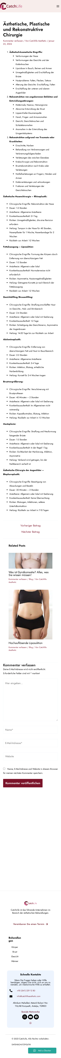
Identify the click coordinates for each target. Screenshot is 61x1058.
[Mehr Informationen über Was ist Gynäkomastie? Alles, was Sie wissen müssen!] (30, 560)
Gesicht (14, 956)
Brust (15, 951)
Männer (14, 961)
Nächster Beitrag (30, 531)
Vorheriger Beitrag (30, 525)
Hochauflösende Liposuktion (26, 643)
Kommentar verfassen (13, 40)
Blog (31, 579)
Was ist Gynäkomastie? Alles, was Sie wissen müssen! (28, 573)
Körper (15, 947)
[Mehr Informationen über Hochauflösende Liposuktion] (30, 614)
